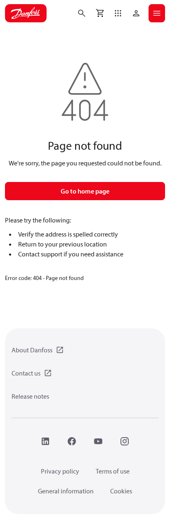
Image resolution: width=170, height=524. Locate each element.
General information (66, 491)
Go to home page (85, 191)
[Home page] (26, 13)
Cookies (121, 491)
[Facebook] (72, 441)
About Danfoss (32, 350)
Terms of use (113, 471)
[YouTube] (98, 441)
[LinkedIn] (45, 441)
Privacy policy (60, 471)
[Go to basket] (100, 13)
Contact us (26, 373)
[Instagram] (125, 441)
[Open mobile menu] (157, 13)
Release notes (30, 396)
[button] (118, 13)
